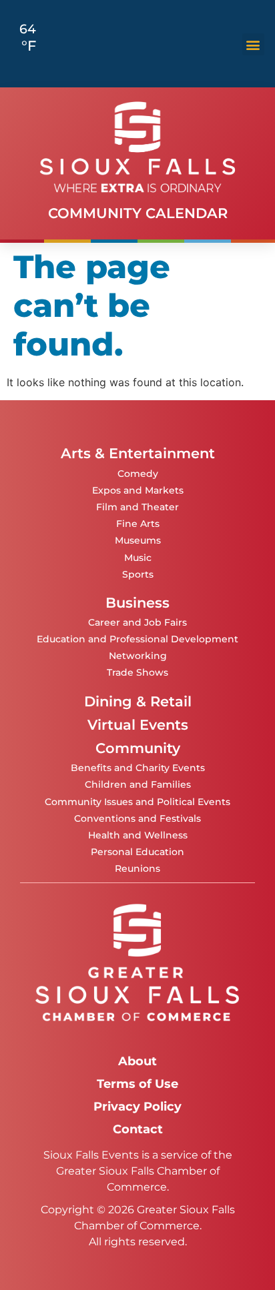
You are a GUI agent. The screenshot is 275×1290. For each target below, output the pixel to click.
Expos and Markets (138, 490)
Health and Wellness (138, 835)
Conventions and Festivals (137, 818)
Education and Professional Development (137, 639)
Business (137, 602)
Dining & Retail (138, 701)
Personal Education (137, 852)
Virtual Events (137, 724)
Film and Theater (137, 507)
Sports (138, 574)
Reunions (137, 868)
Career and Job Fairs (137, 622)
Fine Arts (138, 524)
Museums (138, 540)
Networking (138, 656)
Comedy (137, 474)
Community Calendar (138, 213)
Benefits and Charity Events (138, 768)
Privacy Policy (137, 1106)
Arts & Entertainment (138, 453)
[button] (253, 44)
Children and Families (138, 784)
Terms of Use (137, 1083)
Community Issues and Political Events (137, 802)
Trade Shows (137, 672)
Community (137, 748)
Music (138, 558)
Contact (138, 1129)
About (137, 1061)
